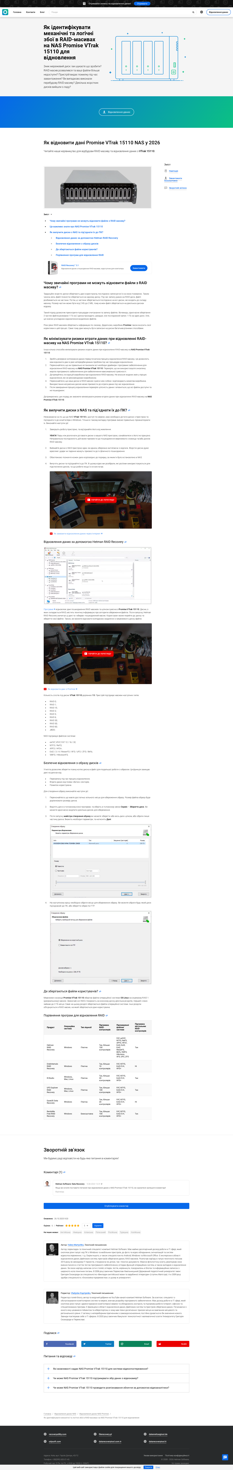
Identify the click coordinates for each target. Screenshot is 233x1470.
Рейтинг (59, 1225)
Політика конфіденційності (177, 1455)
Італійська (135, 1232)
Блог (42, 12)
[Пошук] (194, 12)
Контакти (30, 12)
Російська (112, 1232)
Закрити (148, 1467)
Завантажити (139, 268)
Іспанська (88, 1232)
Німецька (77, 1232)
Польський (101, 1232)
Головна (17, 12)
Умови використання (153, 1455)
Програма (48, 609)
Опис (158, 1467)
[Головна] (5, 12)
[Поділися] (57, 1333)
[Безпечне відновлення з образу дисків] (99, 763)
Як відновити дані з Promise (61, 689)
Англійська (65, 1232)
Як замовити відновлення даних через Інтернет (77, 533)
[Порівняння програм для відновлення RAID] (106, 1015)
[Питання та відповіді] (73, 1356)
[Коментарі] (63, 1172)
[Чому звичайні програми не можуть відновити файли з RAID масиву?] (59, 287)
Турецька (124, 1232)
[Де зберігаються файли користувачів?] (99, 991)
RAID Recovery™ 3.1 (70, 265)
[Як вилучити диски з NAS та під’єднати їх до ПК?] (128, 410)
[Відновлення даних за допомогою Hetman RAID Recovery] (124, 542)
